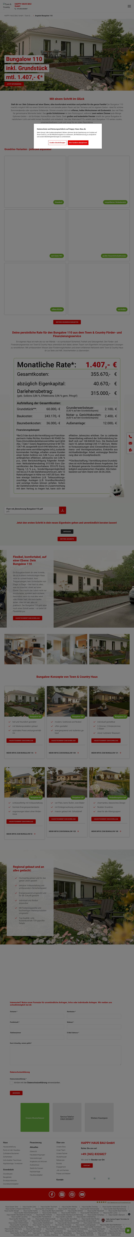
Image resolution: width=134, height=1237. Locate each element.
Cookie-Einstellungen (57, 142)
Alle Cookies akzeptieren (78, 142)
